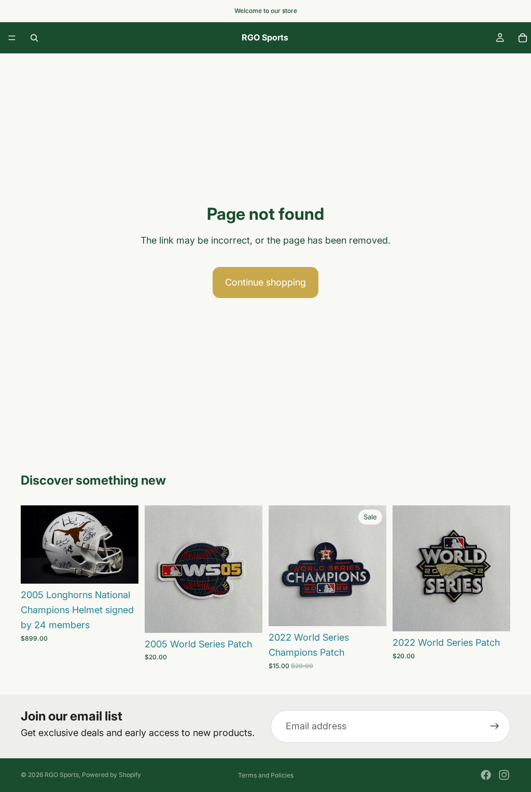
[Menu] (12, 38)
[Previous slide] (32, 544)
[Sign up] (495, 727)
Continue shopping (265, 282)
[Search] (34, 37)
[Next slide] (127, 544)
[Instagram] (504, 775)
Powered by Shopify (111, 775)
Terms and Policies (266, 775)
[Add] (122, 568)
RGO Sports (62, 775)
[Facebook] (486, 775)
